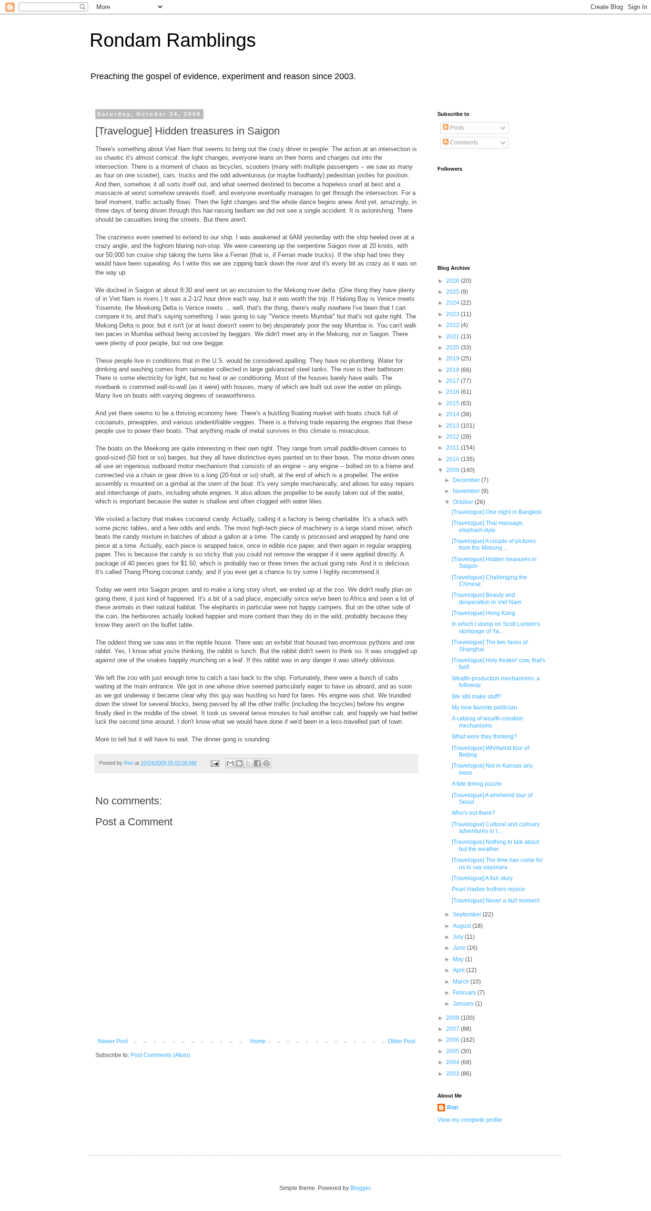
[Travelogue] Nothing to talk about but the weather (495, 845)
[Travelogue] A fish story (482, 878)
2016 (453, 392)
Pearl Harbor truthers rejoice (488, 889)
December (467, 480)
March (461, 981)
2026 (453, 280)
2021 (453, 336)
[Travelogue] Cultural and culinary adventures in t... (495, 827)
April (459, 970)
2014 (453, 414)
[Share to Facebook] (257, 763)
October (464, 502)
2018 (453, 370)
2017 (453, 381)
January (464, 1003)
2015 (453, 403)
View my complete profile (469, 1120)
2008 (453, 1018)
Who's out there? (473, 813)
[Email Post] (214, 763)
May (459, 959)
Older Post (401, 1041)
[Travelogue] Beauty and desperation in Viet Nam (486, 598)
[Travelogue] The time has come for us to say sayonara (497, 863)
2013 (453, 425)
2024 (453, 302)
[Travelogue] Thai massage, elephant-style (488, 526)
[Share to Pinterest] (266, 763)
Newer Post (113, 1041)
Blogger (360, 1188)
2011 (453, 447)
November (467, 491)
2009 (453, 470)
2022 (453, 325)
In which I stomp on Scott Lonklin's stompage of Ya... (496, 627)
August (462, 926)
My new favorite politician (484, 707)
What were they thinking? (484, 736)
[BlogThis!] (239, 763)
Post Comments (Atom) (160, 1055)
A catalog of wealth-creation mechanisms (487, 722)
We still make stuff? (476, 696)
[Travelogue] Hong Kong (483, 613)
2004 (453, 1062)
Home (258, 1041)
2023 (453, 314)
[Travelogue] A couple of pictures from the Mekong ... (494, 544)
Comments (463, 142)
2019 (453, 358)
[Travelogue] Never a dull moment (495, 900)
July (459, 937)
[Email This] (230, 763)
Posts (456, 127)
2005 (453, 1051)
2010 (453, 459)
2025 (453, 291)
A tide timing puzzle (477, 783)
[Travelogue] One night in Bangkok (496, 512)
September (468, 914)
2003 (453, 1073)
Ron (452, 1107)
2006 (453, 1040)
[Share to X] (248, 763)
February (465, 992)
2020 (453, 347)
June (460, 947)
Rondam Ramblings (173, 40)
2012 (453, 436)
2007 (453, 1029)
